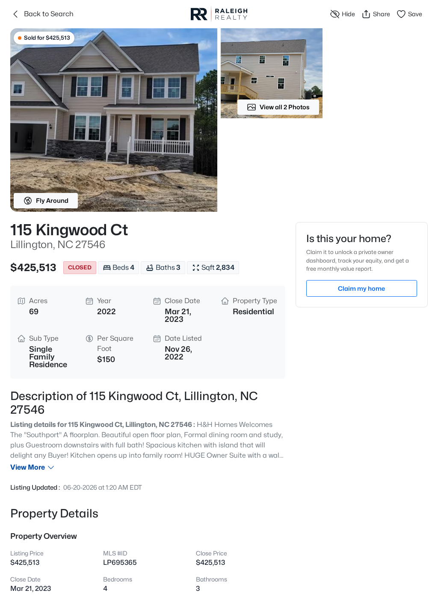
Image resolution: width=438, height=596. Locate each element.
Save (415, 14)
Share (381, 14)
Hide (348, 14)
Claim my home (361, 288)
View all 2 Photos (285, 107)
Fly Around (52, 200)
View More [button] (27, 467)
